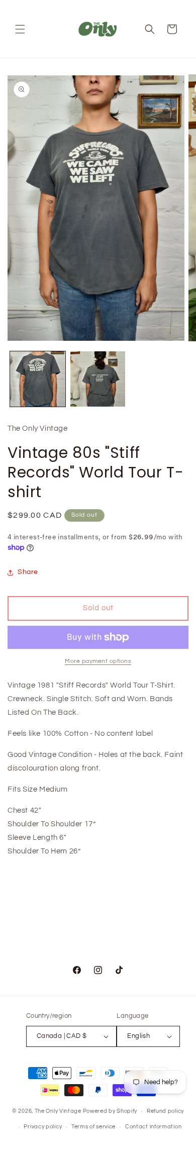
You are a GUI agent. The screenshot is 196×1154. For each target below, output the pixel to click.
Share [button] (28, 571)
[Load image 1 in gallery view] (37, 379)
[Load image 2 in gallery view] (98, 379)
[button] (20, 29)
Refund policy (165, 1111)
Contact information (153, 1126)
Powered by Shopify (110, 1111)
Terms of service (93, 1126)
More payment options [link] (98, 661)
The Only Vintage (58, 1111)
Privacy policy (43, 1126)
